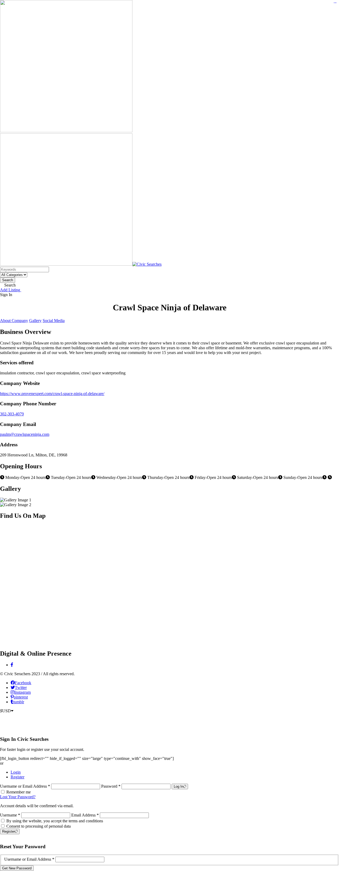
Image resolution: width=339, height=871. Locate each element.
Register (17, 777)
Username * (10, 815)
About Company (14, 320)
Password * (111, 786)
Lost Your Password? (17, 797)
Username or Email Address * (25, 786)
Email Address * (85, 815)
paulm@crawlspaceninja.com (24, 434)
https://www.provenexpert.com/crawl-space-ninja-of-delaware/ (52, 393)
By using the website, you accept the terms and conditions (54, 821)
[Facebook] (12, 665)
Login (16, 772)
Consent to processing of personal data (38, 826)
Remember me (18, 792)
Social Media (54, 320)
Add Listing (10, 290)
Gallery (35, 320)
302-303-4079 (12, 414)
